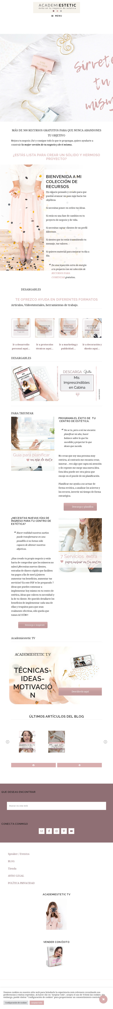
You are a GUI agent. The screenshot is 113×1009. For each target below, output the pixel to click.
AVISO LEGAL (16, 875)
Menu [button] (58, 16)
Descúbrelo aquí (80, 691)
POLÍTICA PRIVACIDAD (21, 883)
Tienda (12, 868)
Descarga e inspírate (35, 625)
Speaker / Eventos (18, 853)
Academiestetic (56, 7)
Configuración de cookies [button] (16, 1003)
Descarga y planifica (82, 506)
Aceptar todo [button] (36, 1003)
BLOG (11, 861)
